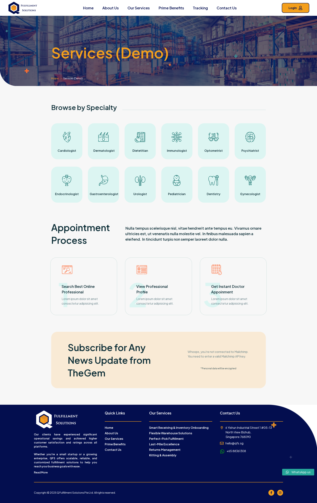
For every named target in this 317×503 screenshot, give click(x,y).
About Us (110, 8)
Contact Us (227, 8)
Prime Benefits (171, 8)
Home (88, 8)
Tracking (200, 8)
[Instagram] (280, 493)
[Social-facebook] (271, 493)
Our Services (138, 8)
